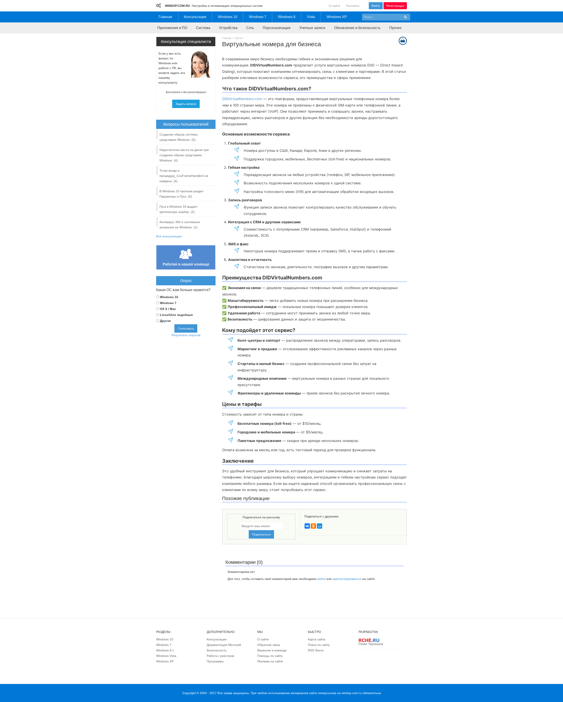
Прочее (239, 38)
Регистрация (395, 5)
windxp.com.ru (352, 693)
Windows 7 (168, 303)
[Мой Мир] (319, 526)
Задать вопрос (185, 104)
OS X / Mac (168, 309)
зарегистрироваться (347, 579)
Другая (165, 321)
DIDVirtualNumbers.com (242, 99)
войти (321, 579)
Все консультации (169, 236)
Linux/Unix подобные (176, 315)
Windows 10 (169, 297)
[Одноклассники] (313, 526)
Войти (375, 5)
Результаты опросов (186, 335)
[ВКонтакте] (307, 526)
